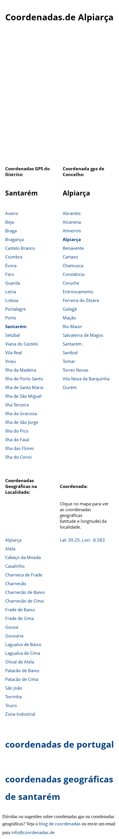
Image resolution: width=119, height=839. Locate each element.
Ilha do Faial (17, 439)
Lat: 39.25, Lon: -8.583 (82, 540)
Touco (11, 705)
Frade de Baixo (20, 609)
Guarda (12, 283)
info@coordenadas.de (33, 832)
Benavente (73, 248)
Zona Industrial (20, 714)
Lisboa (11, 300)
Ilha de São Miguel (23, 396)
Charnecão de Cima (24, 601)
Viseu (10, 361)
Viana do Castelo (21, 344)
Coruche (71, 283)
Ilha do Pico (16, 431)
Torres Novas (75, 370)
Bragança (14, 239)
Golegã (70, 309)
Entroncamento (78, 291)
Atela (10, 549)
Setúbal (12, 335)
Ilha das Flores (19, 448)
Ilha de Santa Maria (24, 387)
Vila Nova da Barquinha (86, 378)
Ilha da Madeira (20, 370)
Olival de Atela (19, 662)
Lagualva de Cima (22, 653)
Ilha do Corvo (18, 457)
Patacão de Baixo (22, 670)
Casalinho (15, 566)
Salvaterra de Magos (83, 335)
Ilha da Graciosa (21, 413)
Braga (11, 231)
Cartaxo (70, 257)
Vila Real (13, 352)
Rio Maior (72, 326)
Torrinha (13, 696)
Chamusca (73, 265)
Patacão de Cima (21, 679)
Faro (9, 274)
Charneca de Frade (23, 575)
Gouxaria (14, 636)
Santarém (16, 326)
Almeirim (72, 231)
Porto (10, 318)
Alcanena (72, 222)
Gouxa (11, 627)
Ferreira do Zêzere (81, 300)
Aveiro (11, 213)
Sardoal (70, 352)
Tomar (69, 361)
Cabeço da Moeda (23, 557)
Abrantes (72, 213)
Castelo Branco (20, 248)
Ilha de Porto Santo (24, 378)
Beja (9, 222)
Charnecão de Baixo (25, 592)
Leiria (10, 291)
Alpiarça (72, 239)
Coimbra (13, 257)
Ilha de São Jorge (21, 422)
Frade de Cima (19, 618)
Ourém (70, 387)
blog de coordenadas (60, 824)
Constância (73, 274)
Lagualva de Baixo (23, 644)
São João (13, 688)
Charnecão (15, 583)
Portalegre (15, 309)
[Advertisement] (59, 97)
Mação (69, 318)
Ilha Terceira (17, 405)
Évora (10, 265)
